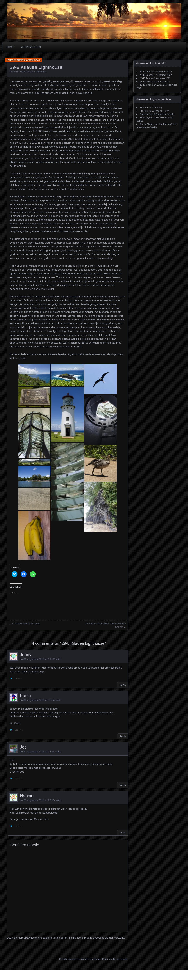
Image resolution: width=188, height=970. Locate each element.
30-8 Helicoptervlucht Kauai (25, 623)
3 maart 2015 (34, 60)
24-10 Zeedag (147, 78)
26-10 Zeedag (147, 75)
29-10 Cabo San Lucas (151, 85)
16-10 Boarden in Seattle (161, 114)
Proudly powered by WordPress (76, 959)
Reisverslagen (30, 47)
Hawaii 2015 (26, 71)
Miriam (20, 60)
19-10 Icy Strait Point (158, 111)
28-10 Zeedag (147, 71)
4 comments (40, 71)
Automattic (122, 959)
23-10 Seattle (146, 81)
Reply (122, 684)
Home (10, 47)
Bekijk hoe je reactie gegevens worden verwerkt (96, 937)
